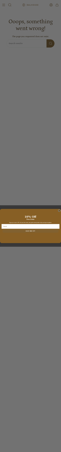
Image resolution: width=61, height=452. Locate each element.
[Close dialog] (59, 210)
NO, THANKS (30, 235)
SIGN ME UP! (30, 231)
